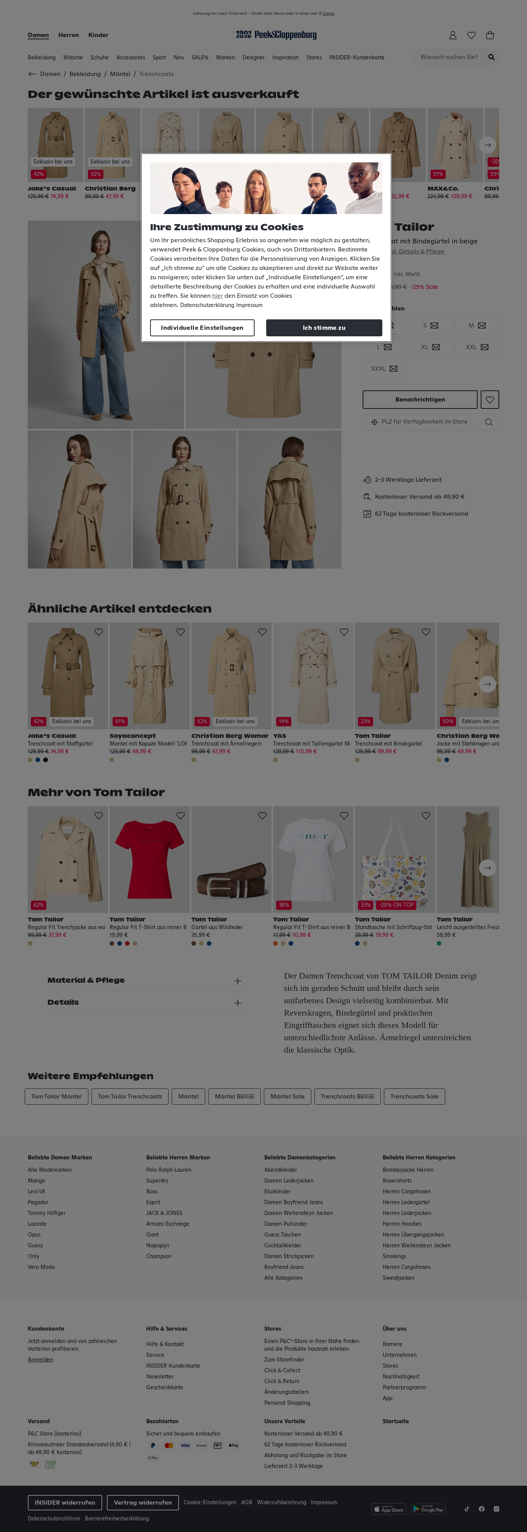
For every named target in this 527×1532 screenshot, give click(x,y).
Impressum (249, 305)
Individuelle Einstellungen (202, 328)
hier (217, 296)
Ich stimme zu (324, 328)
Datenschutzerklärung (207, 305)
